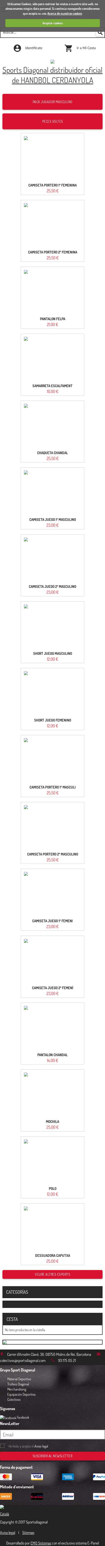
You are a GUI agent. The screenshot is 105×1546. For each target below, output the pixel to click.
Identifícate (33, 48)
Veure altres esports (52, 1274)
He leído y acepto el (28, 1446)
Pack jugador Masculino (53, 102)
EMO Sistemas (41, 1543)
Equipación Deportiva (21, 1394)
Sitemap (28, 1532)
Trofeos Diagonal (18, 1384)
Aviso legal (41, 1446)
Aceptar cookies (52, 23)
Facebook (22, 1417)
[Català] (7, 1512)
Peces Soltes (52, 121)
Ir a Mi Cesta (86, 48)
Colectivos (14, 1399)
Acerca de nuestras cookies (64, 13)
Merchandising (16, 1389)
